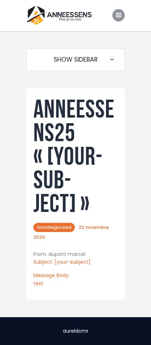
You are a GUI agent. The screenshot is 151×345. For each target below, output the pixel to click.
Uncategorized (54, 227)
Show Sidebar (76, 59)
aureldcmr (75, 330)
